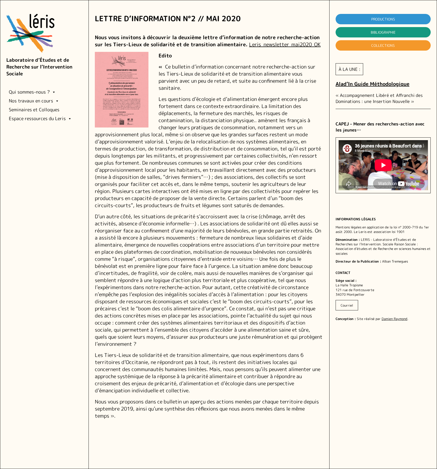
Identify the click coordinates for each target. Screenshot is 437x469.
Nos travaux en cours (31, 101)
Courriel (347, 305)
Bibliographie (383, 32)
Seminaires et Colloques (34, 109)
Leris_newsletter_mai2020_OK (285, 44)
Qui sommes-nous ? (29, 92)
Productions (383, 19)
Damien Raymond (394, 318)
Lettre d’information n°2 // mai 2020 (168, 18)
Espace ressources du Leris (37, 118)
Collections (383, 45)
